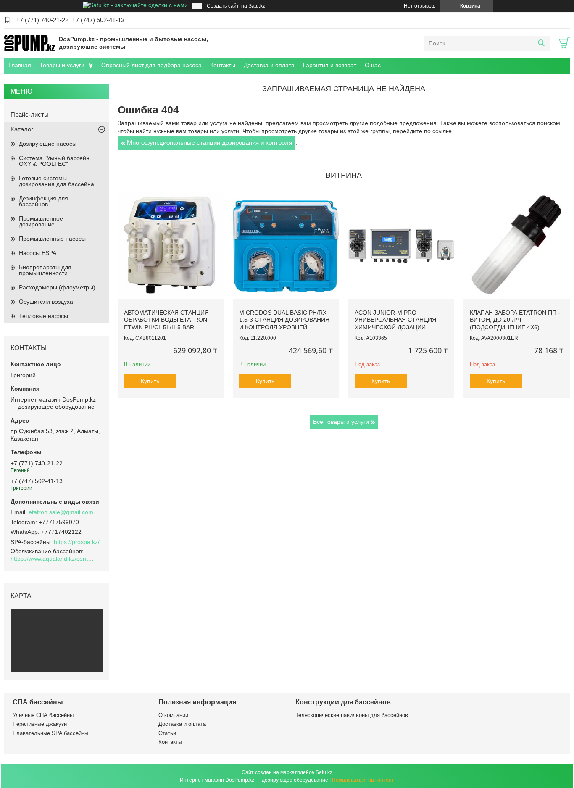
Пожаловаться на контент (363, 780)
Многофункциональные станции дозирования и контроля (209, 142)
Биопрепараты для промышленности (45, 270)
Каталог (22, 129)
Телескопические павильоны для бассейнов (351, 715)
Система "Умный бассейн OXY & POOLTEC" (54, 161)
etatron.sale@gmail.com (61, 512)
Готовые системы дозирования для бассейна (56, 181)
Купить (150, 381)
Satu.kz (324, 772)
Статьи (167, 733)
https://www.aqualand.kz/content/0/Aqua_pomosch (53, 558)
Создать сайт (223, 6)
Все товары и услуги (341, 421)
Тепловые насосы (43, 316)
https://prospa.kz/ (77, 541)
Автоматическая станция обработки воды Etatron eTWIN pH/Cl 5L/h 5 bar (166, 320)
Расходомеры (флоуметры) (57, 287)
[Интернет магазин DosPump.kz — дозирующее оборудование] (29, 42)
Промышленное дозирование (41, 221)
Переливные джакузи (40, 724)
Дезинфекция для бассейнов (43, 201)
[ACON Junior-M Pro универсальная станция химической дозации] (401, 245)
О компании (173, 715)
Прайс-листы (30, 114)
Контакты (222, 65)
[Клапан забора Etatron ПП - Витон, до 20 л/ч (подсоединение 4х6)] (516, 245)
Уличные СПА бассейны (43, 715)
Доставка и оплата (269, 65)
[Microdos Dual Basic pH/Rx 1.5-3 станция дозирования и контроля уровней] (286, 245)
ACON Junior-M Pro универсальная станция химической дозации (395, 320)
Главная (19, 65)
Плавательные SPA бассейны (50, 733)
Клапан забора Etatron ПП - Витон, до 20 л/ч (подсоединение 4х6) (515, 320)
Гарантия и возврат (329, 65)
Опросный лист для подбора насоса (151, 65)
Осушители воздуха (46, 301)
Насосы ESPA (37, 253)
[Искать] (541, 43)
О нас (373, 65)
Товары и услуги (61, 65)
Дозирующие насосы (47, 143)
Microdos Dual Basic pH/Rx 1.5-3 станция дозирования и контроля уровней (284, 320)
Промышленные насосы (52, 238)
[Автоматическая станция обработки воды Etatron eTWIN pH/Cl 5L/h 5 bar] (171, 245)
